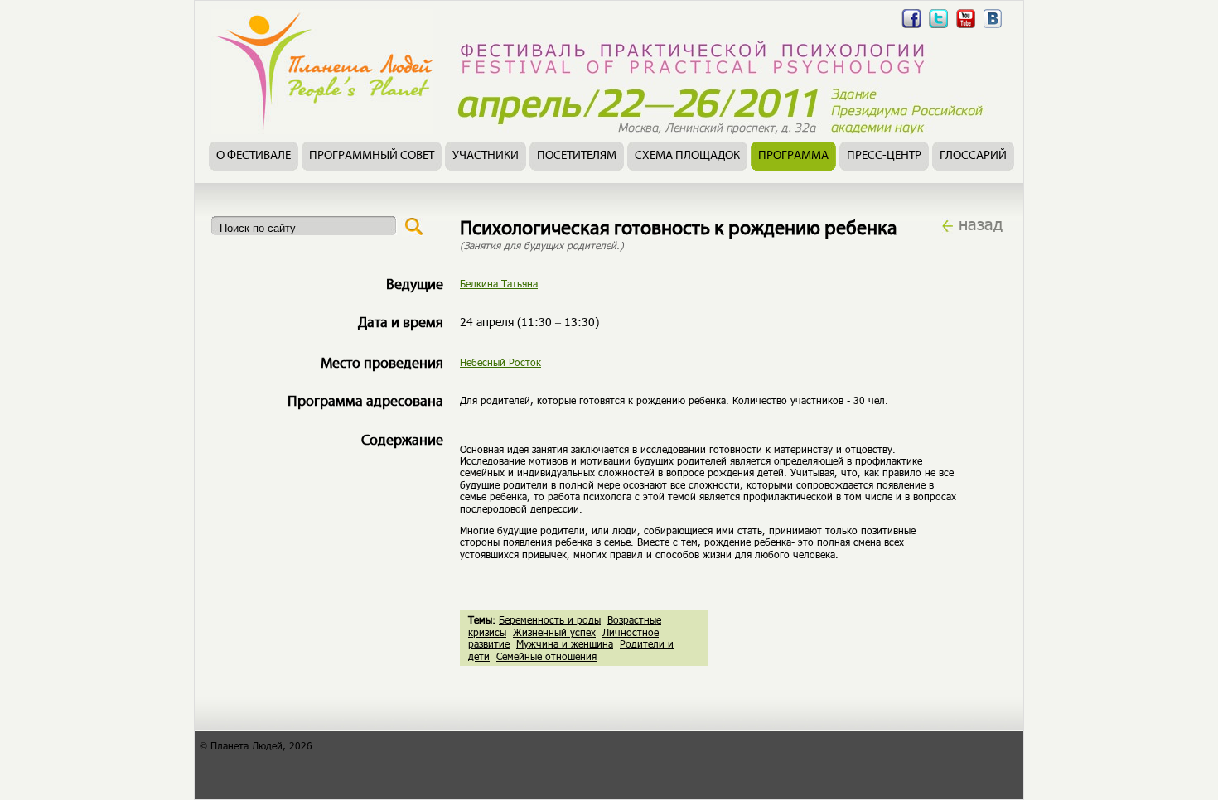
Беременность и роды (550, 619)
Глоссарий (973, 156)
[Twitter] (938, 27)
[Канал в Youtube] (965, 27)
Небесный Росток (500, 362)
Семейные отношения (546, 656)
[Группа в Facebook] (911, 27)
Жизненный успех (554, 632)
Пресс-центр (884, 156)
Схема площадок (687, 156)
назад (981, 224)
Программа (793, 156)
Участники (485, 156)
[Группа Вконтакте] (993, 27)
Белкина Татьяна (499, 283)
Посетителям (576, 156)
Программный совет (371, 156)
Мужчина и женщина (564, 643)
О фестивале (253, 156)
